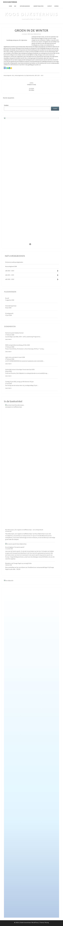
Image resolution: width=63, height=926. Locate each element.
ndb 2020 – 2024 (9, 279)
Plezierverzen (10, 292)
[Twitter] (6, 68)
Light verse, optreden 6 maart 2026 (15, 357)
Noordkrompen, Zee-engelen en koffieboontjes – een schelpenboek (24, 530)
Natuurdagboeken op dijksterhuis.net (24, 75)
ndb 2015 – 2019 (9, 275)
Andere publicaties (38, 6)
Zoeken (6, 105)
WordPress (35, 922)
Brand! (7, 298)
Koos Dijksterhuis (10, 2)
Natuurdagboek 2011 (9, 75)
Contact (49, 6)
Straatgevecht (9, 313)
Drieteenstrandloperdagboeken (14, 262)
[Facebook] (4, 68)
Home (10, 6)
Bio (15, 6)
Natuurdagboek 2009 (11, 266)
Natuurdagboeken (25, 6)
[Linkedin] (9, 68)
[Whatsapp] (8, 68)
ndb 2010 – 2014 (9, 271)
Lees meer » (8, 339)
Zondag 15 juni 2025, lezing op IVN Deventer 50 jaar (19, 381)
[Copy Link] (11, 68)
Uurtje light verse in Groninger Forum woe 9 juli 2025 (20, 369)
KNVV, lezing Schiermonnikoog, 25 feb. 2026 (17, 345)
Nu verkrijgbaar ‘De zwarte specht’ (15, 547)
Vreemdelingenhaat (10, 306)
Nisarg (47, 922)
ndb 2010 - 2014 (39, 75)
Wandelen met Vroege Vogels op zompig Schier (18, 563)
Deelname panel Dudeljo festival (14, 333)
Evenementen (10, 326)
